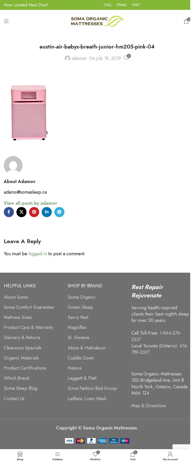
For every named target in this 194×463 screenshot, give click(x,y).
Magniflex (77, 327)
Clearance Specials (22, 348)
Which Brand (16, 378)
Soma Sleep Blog (20, 388)
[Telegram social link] (59, 212)
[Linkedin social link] (47, 212)
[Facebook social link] (9, 212)
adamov (79, 58)
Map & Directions (148, 405)
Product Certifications (25, 368)
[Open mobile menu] (6, 21)
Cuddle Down (81, 358)
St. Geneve (78, 338)
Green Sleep (80, 307)
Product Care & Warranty (28, 327)
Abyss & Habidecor (87, 348)
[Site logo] (97, 20)
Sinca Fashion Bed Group (92, 388)
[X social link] (21, 212)
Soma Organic (82, 297)
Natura (74, 368)
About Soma (16, 297)
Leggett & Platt (82, 378)
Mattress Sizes (18, 317)
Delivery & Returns (22, 338)
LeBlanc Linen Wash (87, 399)
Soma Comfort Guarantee (29, 307)
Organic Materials (21, 358)
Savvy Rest (78, 317)
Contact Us (14, 399)
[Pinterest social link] (34, 212)
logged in (38, 253)
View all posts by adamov (30, 203)
